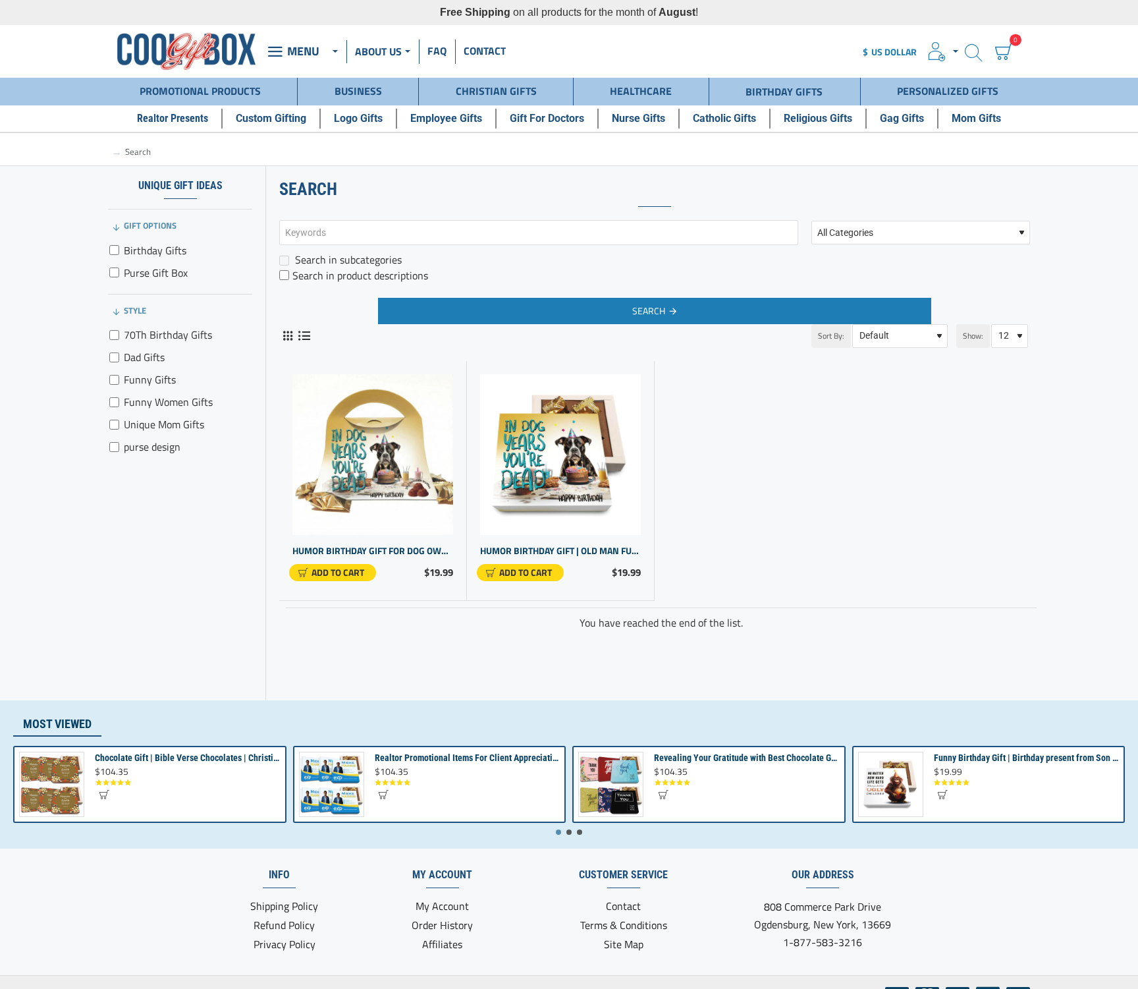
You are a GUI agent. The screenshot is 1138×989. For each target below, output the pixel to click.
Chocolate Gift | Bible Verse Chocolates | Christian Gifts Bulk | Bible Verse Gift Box (187, 757)
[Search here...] (974, 52)
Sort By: (831, 335)
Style (135, 310)
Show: (973, 335)
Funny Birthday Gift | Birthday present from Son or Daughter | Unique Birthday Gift (1026, 757)
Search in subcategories (347, 260)
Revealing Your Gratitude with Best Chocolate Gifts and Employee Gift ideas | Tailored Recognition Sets (746, 757)
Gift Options (150, 225)
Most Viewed (57, 724)
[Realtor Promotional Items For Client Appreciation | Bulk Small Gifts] (331, 784)
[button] (332, 572)
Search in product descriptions (360, 275)
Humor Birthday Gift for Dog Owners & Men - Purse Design (372, 551)
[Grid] (287, 335)
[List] (304, 335)
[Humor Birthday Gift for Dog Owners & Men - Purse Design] (372, 454)
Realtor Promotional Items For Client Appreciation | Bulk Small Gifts (467, 757)
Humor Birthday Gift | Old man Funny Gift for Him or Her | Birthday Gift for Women (560, 551)
